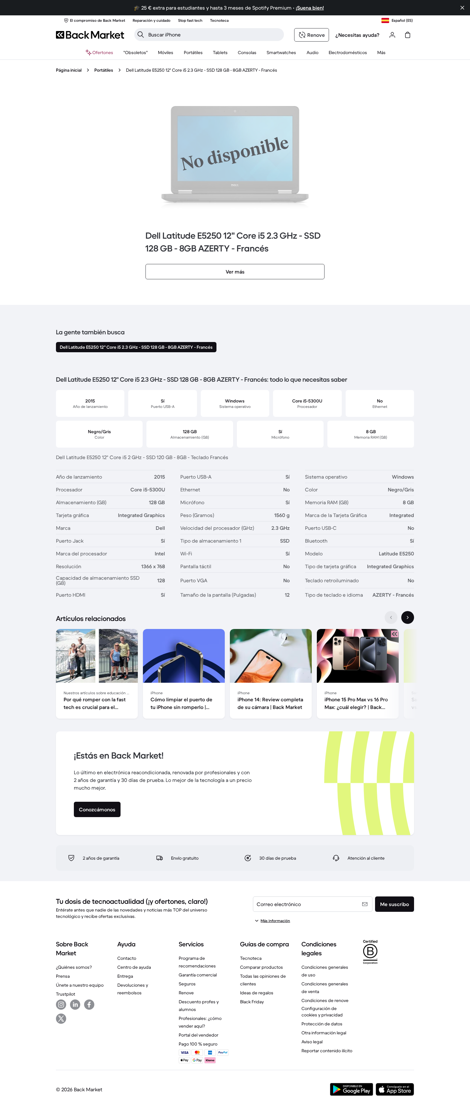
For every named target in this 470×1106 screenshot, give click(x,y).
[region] (235, 675)
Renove (186, 993)
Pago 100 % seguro (198, 1044)
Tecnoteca (251, 958)
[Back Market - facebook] (89, 1004)
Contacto (126, 958)
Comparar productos (261, 967)
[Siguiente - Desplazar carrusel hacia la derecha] (407, 617)
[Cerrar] (462, 7)
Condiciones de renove (325, 1000)
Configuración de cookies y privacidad (322, 1012)
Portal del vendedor (198, 1035)
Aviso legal (312, 1042)
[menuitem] (166, 52)
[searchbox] (214, 34)
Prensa (63, 976)
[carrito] (407, 34)
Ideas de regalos (256, 993)
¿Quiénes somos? (74, 967)
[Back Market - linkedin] (75, 1004)
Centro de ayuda (134, 967)
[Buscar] (141, 34)
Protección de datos (322, 1024)
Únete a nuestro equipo (80, 985)
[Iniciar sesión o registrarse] (392, 34)
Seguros (187, 984)
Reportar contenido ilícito (327, 1051)
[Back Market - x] (61, 1019)
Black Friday (252, 1002)
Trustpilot (65, 994)
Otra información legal (324, 1033)
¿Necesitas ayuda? (357, 35)
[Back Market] (90, 35)
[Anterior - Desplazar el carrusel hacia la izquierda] (391, 617)
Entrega (125, 976)
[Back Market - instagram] (61, 1004)
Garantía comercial (198, 975)
